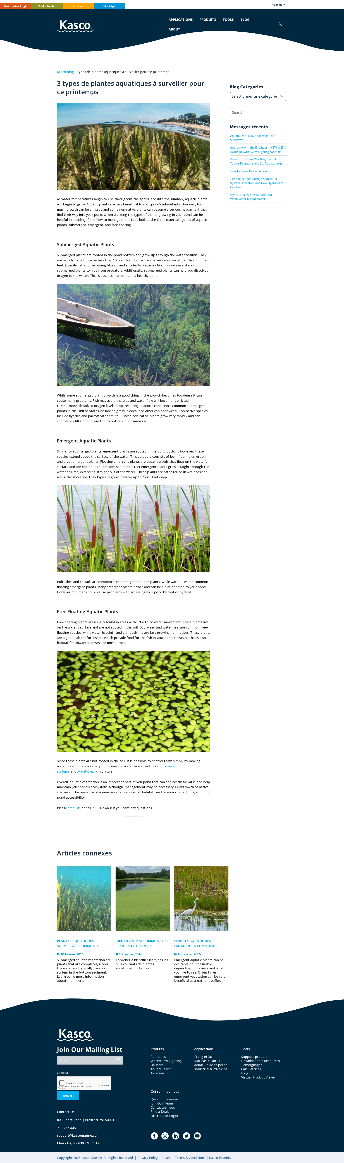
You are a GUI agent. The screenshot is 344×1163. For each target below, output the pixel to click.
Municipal (109, 6)
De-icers (157, 1065)
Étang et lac (203, 1056)
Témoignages (251, 1065)
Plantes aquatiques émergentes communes (195, 943)
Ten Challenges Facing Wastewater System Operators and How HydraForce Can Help (256, 183)
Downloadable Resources (260, 1061)
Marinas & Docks (207, 1061)
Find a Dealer (47, 6)
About (174, 29)
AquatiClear (86, 771)
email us (74, 808)
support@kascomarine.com (75, 1135)
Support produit (254, 1056)
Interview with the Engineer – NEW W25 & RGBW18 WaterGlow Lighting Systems (258, 150)
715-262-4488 (67, 1128)
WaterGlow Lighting (166, 1061)
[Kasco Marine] (75, 26)
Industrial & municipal (211, 1069)
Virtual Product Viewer (258, 1077)
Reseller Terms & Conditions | (184, 1157)
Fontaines (158, 1056)
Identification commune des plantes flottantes (142, 943)
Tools (228, 19)
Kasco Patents (219, 1157)
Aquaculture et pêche (210, 1065)
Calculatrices (251, 1069)
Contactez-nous (163, 1107)
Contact (78, 6)
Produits (207, 19)
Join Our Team (162, 1103)
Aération (157, 1073)
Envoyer (67, 1096)
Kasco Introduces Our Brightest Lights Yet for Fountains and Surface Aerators (256, 161)
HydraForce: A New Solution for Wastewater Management (251, 197)
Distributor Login (15, 6)
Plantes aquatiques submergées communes (78, 943)
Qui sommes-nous (165, 1099)
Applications (181, 19)
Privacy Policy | (148, 1157)
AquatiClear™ (161, 1069)
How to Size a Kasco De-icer (248, 171)
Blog (244, 19)
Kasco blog (65, 72)
